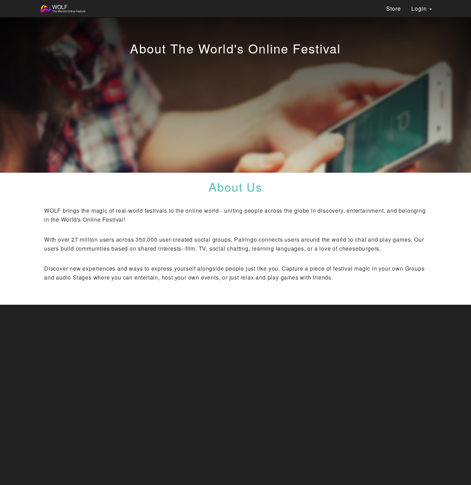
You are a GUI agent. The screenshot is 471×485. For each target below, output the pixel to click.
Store (393, 8)
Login (420, 8)
